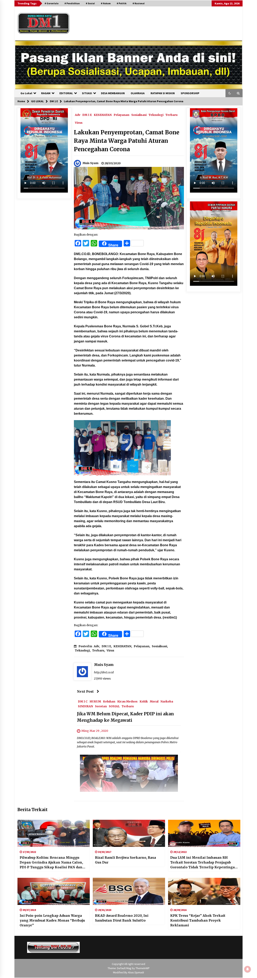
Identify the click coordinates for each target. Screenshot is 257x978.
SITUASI (87, 93)
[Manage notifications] (247, 969)
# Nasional (139, 3)
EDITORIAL (66, 93)
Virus (79, 122)
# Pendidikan (72, 3)
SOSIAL (114, 706)
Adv (77, 114)
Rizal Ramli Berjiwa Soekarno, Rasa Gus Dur (125, 859)
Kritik (144, 701)
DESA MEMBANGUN (113, 93)
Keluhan (109, 701)
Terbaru (171, 114)
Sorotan (101, 706)
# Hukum (106, 3)
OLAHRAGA (138, 93)
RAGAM (45, 93)
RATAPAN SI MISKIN (163, 93)
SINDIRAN (85, 706)
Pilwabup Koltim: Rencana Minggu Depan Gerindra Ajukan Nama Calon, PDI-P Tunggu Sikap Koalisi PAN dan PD (51, 862)
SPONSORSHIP (190, 93)
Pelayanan (121, 114)
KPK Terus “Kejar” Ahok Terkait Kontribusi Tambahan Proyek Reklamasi (197, 920)
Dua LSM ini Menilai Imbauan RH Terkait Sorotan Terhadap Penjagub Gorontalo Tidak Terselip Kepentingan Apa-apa (203, 862)
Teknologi (156, 114)
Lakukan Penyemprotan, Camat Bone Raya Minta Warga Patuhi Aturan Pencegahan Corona (126, 141)
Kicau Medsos (127, 701)
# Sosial (90, 3)
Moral (154, 701)
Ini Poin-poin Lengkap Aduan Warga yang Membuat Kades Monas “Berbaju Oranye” (52, 920)
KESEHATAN (103, 114)
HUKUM (95, 701)
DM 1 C (83, 701)
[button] (229, 93)
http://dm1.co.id (104, 672)
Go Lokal (26, 93)
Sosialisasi (139, 114)
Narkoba (166, 701)
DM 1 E (87, 114)
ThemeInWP (143, 968)
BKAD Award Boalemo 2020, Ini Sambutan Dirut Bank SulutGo (121, 918)
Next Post (85, 691)
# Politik (121, 3)
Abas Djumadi (136, 972)
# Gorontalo (51, 3)
